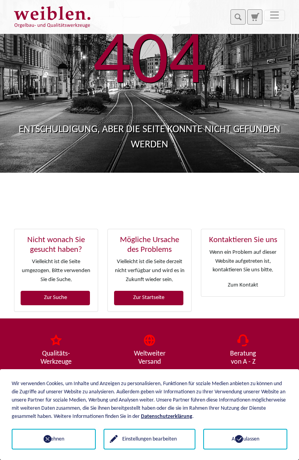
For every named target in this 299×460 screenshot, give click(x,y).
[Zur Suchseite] (254, 16)
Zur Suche (55, 298)
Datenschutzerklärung (166, 416)
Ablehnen (54, 439)
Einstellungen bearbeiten (149, 439)
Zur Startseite (148, 298)
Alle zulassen (245, 439)
